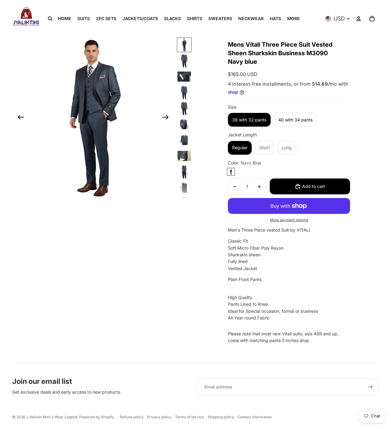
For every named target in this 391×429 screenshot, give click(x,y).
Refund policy (132, 417)
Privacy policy (159, 417)
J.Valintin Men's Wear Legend (51, 417)
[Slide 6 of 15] (184, 124)
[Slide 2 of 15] (184, 60)
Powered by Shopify (96, 417)
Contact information (254, 417)
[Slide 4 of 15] (184, 92)
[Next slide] (167, 118)
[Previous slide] (19, 118)
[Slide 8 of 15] (184, 156)
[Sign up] (370, 387)
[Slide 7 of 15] (184, 140)
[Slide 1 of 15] (184, 45)
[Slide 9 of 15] (184, 171)
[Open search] (50, 18)
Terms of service (189, 417)
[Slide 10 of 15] (184, 187)
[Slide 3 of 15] (184, 76)
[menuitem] (293, 18)
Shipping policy (221, 417)
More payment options (289, 220)
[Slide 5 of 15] (184, 108)
